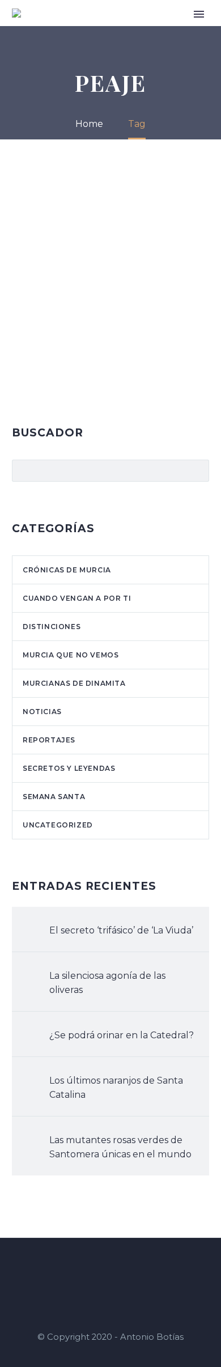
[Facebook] (95, 1268)
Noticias (42, 711)
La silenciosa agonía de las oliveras (107, 982)
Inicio (110, 30)
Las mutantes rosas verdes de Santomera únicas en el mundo (120, 1147)
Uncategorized (58, 825)
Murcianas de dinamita (74, 683)
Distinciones (51, 626)
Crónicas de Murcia (67, 570)
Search (197, 470)
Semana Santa (54, 796)
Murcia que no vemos (70, 655)
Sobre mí (149, 30)
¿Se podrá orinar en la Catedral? (121, 1035)
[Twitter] (125, 1268)
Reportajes (49, 740)
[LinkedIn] (110, 1268)
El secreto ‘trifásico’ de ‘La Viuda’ (121, 930)
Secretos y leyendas (69, 768)
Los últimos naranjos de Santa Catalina (116, 1087)
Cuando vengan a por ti (77, 598)
